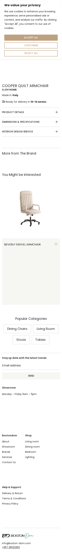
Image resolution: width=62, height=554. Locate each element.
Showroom (8, 446)
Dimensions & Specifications (20, 122)
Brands (6, 452)
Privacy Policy (10, 503)
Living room (32, 441)
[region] (31, 29)
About (5, 441)
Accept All (31, 37)
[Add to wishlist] (56, 244)
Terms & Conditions (14, 498)
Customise (31, 45)
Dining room (32, 446)
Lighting (29, 457)
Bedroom (30, 452)
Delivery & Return (12, 493)
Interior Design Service (17, 131)
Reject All (31, 53)
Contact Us (9, 462)
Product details (13, 112)
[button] (31, 112)
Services (7, 457)
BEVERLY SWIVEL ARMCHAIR (22, 244)
